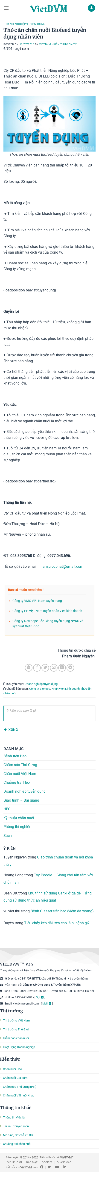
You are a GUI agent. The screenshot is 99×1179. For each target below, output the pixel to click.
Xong (13, 730)
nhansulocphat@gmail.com (60, 566)
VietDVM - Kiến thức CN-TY (58, 44)
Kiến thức (10, 1059)
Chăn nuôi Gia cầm (15, 1077)
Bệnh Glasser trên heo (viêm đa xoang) (62, 911)
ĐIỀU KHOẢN (14, 1162)
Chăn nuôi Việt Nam (19, 774)
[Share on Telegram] (70, 668)
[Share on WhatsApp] (28, 668)
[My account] (91, 8)
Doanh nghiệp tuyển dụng (24, 24)
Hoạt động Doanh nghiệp (19, 1047)
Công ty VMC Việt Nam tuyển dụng (37, 601)
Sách (7, 835)
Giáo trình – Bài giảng (21, 800)
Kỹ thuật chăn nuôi (18, 818)
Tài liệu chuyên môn (16, 1126)
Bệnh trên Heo (14, 756)
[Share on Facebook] (37, 668)
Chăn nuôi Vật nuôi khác (18, 1095)
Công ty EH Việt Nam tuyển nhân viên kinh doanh (47, 611)
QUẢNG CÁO (64, 1162)
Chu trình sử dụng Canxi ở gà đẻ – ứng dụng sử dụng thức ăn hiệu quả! (47, 896)
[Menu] (6, 8)
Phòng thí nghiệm (17, 827)
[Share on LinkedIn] (62, 668)
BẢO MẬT (32, 1162)
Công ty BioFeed (39, 688)
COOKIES (47, 1162)
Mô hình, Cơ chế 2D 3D (18, 1135)
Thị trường (11, 1010)
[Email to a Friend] (54, 668)
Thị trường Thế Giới (16, 1029)
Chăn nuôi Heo (12, 1069)
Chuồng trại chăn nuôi (17, 1144)
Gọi (38, 997)
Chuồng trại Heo (16, 782)
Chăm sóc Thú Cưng (20, 765)
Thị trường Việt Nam (16, 1020)
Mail (45, 1003)
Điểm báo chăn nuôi (16, 1038)
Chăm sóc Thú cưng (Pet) (20, 1086)
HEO (7, 809)
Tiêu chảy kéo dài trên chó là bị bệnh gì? (57, 923)
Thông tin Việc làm (15, 1117)
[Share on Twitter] (45, 668)
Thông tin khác (15, 1107)
